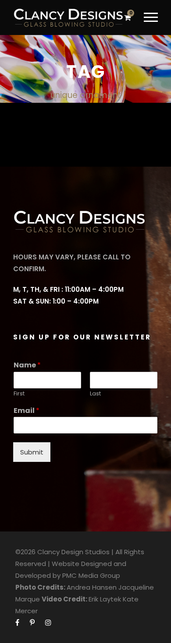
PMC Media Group (91, 575)
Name (27, 365)
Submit (31, 452)
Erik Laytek (105, 599)
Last (95, 394)
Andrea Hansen (92, 587)
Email (26, 411)
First (19, 394)
